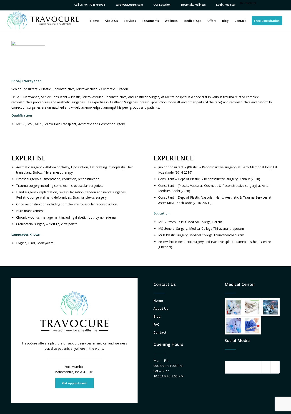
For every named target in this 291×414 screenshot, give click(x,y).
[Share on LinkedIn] (265, 367)
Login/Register (226, 5)
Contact (159, 332)
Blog (157, 316)
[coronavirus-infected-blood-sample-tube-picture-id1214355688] (252, 325)
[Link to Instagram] (275, 367)
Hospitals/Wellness (193, 5)
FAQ (156, 324)
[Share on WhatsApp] (247, 367)
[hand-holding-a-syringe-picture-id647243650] (252, 307)
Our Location (162, 5)
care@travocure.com (129, 5)
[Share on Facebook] (229, 367)
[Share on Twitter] (238, 367)
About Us (161, 308)
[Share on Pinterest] (256, 367)
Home (158, 300)
